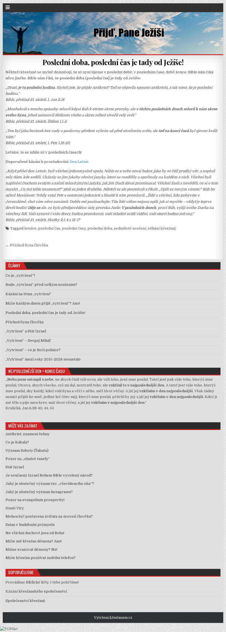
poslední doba (99, 228)
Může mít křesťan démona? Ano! (34, 541)
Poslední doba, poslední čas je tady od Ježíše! (113, 62)
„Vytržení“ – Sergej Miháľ (28, 340)
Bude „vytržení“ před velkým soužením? (41, 285)
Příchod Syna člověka (25, 322)
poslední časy (74, 228)
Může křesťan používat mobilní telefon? (41, 558)
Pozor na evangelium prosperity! (35, 500)
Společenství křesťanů (25, 601)
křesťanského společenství (42, 591)
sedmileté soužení (130, 228)
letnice (30, 228)
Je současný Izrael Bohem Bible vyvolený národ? (49, 475)
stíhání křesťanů (162, 228)
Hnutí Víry (15, 508)
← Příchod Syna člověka (27, 245)
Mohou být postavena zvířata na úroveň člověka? (49, 516)
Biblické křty (37, 582)
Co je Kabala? (17, 442)
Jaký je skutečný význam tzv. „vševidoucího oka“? (50, 484)
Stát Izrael (15, 467)
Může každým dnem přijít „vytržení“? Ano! (43, 303)
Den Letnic (79, 162)
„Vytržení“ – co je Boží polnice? (33, 350)
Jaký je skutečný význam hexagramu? (39, 492)
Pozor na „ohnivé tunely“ (28, 459)
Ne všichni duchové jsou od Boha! (35, 533)
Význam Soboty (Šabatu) (27, 450)
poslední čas (49, 228)
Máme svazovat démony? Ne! (31, 549)
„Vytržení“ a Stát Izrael (26, 331)
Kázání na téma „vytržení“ (28, 294)
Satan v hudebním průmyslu (30, 525)
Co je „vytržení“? (20, 275)
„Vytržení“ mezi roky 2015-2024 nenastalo (43, 359)
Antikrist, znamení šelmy (28, 434)
